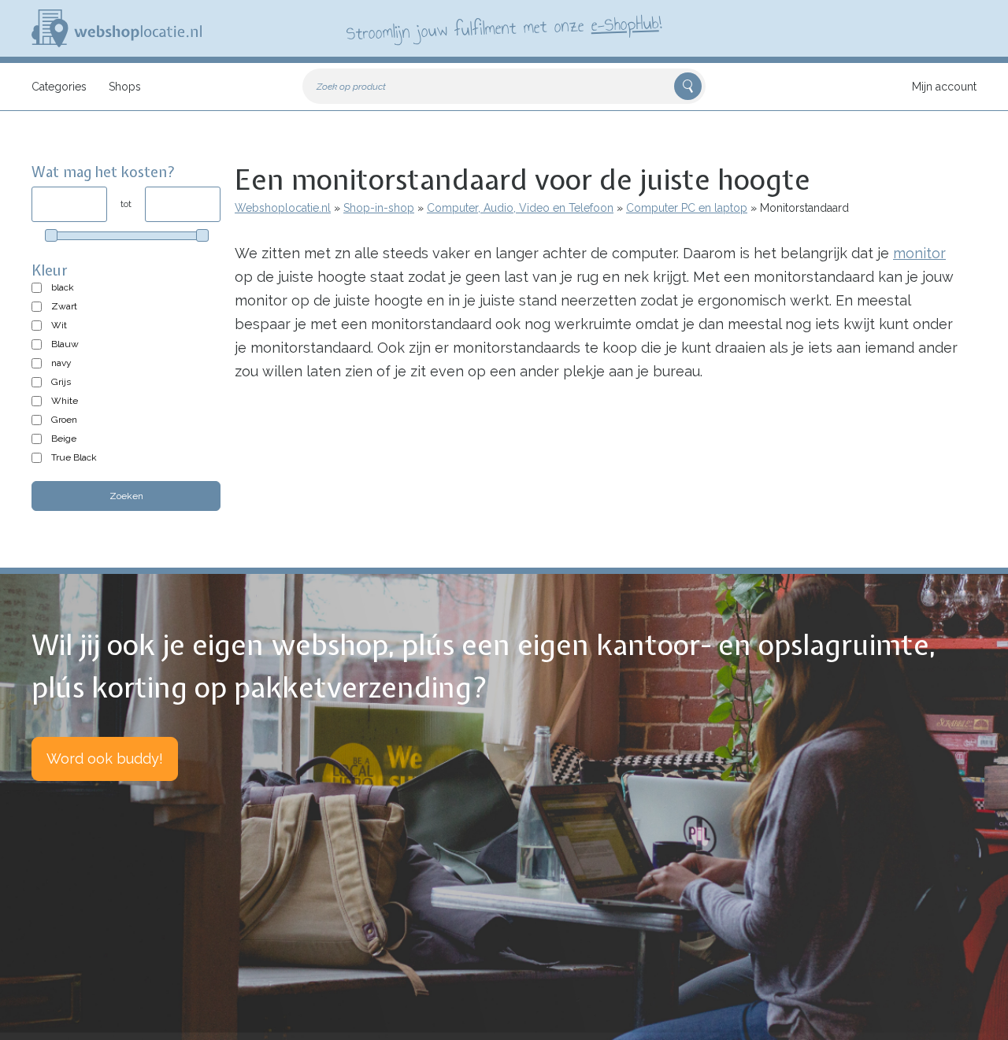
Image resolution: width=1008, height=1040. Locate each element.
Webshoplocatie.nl (283, 208)
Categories (59, 86)
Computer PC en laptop (686, 208)
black (62, 287)
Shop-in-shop (378, 208)
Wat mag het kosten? (104, 172)
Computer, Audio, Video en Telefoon (520, 208)
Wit (59, 325)
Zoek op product (351, 86)
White (64, 400)
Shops (125, 86)
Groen (64, 419)
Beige (63, 438)
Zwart (64, 306)
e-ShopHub (625, 24)
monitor (919, 253)
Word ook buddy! (104, 758)
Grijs (61, 381)
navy (61, 362)
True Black (74, 457)
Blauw (65, 344)
